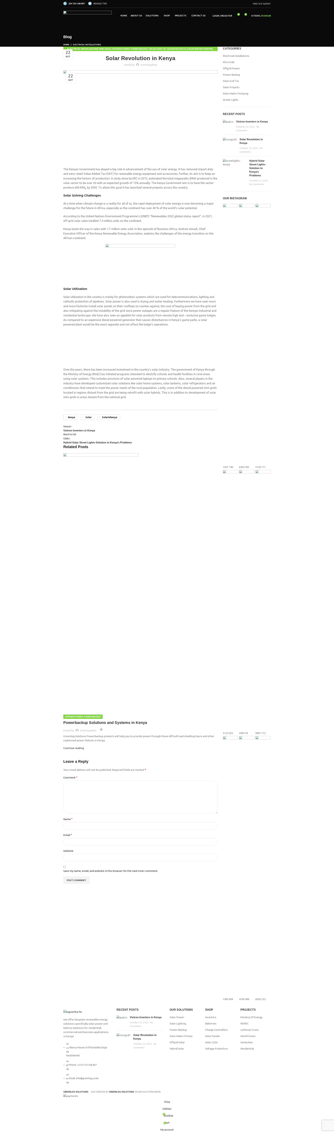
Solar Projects (176, 49)
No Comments (256, 184)
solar (88, 417)
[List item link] (87, 1065)
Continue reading (73, 748)
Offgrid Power (121, 49)
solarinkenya (109, 417)
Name (68, 819)
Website (68, 850)
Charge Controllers (216, 1029)
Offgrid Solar (177, 1042)
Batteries (210, 1023)
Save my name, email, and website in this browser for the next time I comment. (110, 870)
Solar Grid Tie (157, 49)
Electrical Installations (87, 45)
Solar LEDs (211, 1042)
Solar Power (177, 1017)
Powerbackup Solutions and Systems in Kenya (105, 722)
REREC (244, 1023)
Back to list (69, 434)
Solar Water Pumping (200, 49)
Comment (70, 777)
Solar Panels (212, 1036)
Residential (247, 1048)
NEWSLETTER (100, 3)
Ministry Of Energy (251, 1017)
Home (66, 45)
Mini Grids (105, 49)
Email (67, 834)
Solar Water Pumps (181, 1036)
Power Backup (139, 49)
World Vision (248, 1036)
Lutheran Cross (249, 1029)
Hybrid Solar (177, 1048)
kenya (71, 417)
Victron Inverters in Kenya (252, 121)
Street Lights (230, 99)
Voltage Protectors (216, 1048)
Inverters (210, 1017)
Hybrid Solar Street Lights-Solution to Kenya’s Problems (257, 168)
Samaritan (246, 1042)
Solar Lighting (178, 1023)
